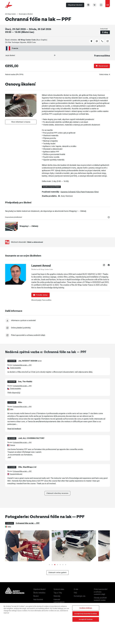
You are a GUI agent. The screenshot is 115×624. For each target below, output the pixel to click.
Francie (12, 445)
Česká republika (15, 368)
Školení (36, 596)
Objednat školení (75, 5)
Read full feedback (14, 429)
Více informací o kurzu (20, 122)
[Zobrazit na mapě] (91, 41)
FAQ (75, 593)
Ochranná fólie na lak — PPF (22, 365)
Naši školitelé (38, 599)
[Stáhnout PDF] (7, 320)
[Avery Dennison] (14, 595)
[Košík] (94, 5)
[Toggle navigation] (101, 4)
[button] (107, 5)
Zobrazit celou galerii (57, 573)
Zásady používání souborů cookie (100, 599)
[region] (57, 613)
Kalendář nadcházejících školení (59, 601)
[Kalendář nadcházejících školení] (88, 5)
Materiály (57, 596)
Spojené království (16, 474)
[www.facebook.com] (109, 265)
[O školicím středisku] (107, 41)
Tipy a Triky (58, 593)
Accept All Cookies (86, 619)
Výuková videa (59, 589)
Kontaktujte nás (79, 596)
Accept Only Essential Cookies (85, 613)
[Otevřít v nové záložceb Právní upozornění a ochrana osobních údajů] (7, 335)
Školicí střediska (39, 593)
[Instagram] (104, 265)
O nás (76, 589)
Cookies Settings (85, 608)
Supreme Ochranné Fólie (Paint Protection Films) (80, 192)
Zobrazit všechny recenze (57, 493)
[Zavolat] (102, 41)
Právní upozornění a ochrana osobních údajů (100, 591)
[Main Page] (8, 5)
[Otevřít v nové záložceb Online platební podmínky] (7, 328)
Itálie (11, 409)
